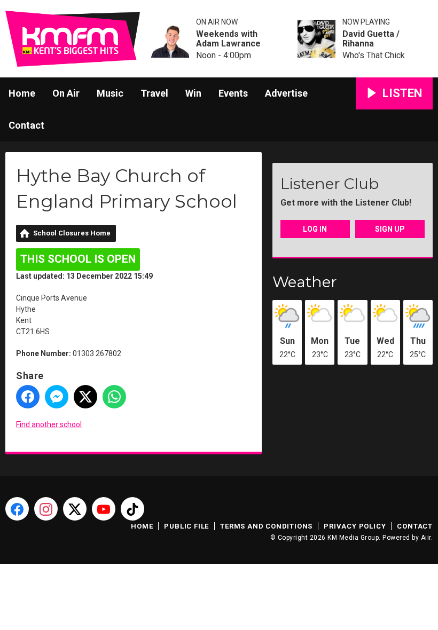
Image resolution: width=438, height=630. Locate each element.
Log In (315, 229)
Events (233, 93)
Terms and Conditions (266, 526)
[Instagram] (46, 509)
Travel (154, 93)
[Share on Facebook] (28, 396)
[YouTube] (103, 509)
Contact (26, 125)
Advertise (286, 93)
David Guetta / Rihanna (371, 39)
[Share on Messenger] (56, 396)
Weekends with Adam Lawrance (228, 39)
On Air (66, 93)
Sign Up (390, 229)
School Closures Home (72, 233)
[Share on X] (85, 396)
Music (110, 93)
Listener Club (329, 184)
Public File (186, 526)
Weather (304, 282)
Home (22, 93)
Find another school (49, 424)
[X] (75, 509)
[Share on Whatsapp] (114, 396)
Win (193, 93)
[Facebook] (17, 509)
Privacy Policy (355, 526)
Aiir (426, 537)
